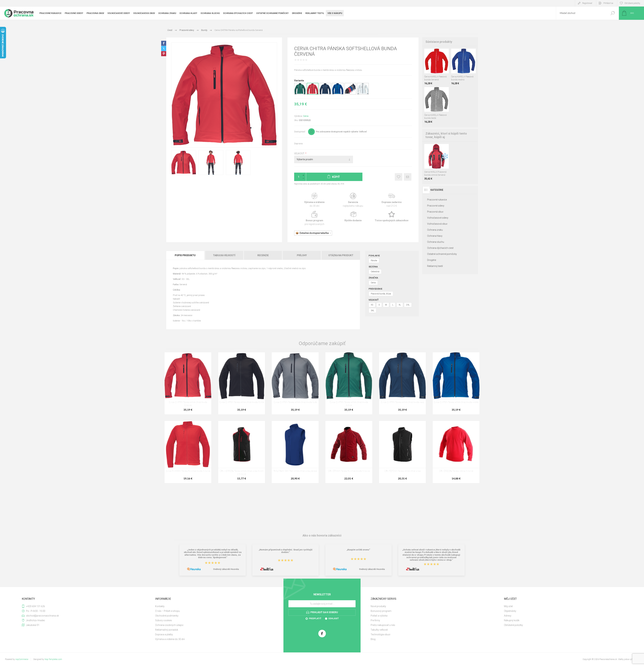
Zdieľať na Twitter (163, 48)
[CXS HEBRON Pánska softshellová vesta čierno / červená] (241, 452)
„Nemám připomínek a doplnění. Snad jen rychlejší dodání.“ (285, 550)
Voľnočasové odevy (437, 217)
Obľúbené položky (513, 625)
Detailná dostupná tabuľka (314, 233)
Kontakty (160, 606)
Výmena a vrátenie (314, 200)
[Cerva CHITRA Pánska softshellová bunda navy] (402, 383)
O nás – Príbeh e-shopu (167, 611)
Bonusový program (381, 611)
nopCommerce (21, 659)
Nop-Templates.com (53, 659)
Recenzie (263, 255)
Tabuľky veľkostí (379, 629)
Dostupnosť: (300, 131)
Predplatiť (315, 618)
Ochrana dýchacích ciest (440, 248)
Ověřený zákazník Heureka (226, 569)
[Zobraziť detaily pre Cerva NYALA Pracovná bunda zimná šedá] (439, 148)
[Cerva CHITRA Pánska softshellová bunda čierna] (241, 383)
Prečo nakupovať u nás (383, 625)
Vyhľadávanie (612, 13)
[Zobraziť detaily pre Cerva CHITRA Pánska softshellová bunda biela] (363, 94)
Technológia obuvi (380, 634)
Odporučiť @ (407, 177)
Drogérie (431, 260)
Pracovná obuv (435, 211)
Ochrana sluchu (435, 242)
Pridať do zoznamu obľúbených (438, 65)
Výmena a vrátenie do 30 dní (170, 639)
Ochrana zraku (435, 229)
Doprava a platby (164, 634)
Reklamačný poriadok (166, 629)
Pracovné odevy (435, 205)
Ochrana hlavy (434, 236)
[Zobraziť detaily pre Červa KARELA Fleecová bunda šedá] (433, 53)
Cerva (305, 116)
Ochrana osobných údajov (169, 625)
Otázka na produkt (340, 255)
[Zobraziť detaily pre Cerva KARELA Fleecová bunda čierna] (427, 53)
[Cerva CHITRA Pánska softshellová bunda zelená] (348, 383)
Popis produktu (185, 255)
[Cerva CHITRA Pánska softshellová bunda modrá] (456, 383)
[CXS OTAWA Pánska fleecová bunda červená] (348, 452)
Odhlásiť (333, 618)
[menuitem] (218, 606)
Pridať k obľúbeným (398, 177)
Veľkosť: (299, 153)
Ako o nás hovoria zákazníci (322, 535)
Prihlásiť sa (608, 3)
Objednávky (510, 611)
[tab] (185, 255)
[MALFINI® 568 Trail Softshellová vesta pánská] (295, 452)
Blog (373, 639)
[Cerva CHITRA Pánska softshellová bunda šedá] (295, 383)
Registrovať (587, 3)
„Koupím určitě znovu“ (358, 549)
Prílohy (302, 255)
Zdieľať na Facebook (163, 43)
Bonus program (314, 218)
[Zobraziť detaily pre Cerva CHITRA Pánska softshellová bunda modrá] (338, 94)
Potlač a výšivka (379, 615)
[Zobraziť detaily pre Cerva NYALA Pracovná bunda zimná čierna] (433, 148)
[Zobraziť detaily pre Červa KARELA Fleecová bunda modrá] (439, 91)
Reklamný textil (435, 266)
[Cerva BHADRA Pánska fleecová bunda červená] (188, 452)
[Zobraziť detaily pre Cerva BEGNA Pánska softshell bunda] (350, 94)
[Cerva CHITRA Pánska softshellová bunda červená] (188, 383)
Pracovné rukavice (437, 199)
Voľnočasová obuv (437, 223)
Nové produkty (378, 606)
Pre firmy (375, 620)
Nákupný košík (511, 620)
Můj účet (508, 606)
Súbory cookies (163, 620)
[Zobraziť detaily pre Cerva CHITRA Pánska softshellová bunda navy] (325, 94)
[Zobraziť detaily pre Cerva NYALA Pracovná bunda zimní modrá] (427, 148)
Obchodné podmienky (166, 615)
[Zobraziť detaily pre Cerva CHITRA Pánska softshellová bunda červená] (312, 94)
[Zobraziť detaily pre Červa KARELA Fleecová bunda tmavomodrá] (439, 53)
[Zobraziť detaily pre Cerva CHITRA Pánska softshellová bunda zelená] (300, 94)
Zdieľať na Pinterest (163, 53)
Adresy (507, 615)
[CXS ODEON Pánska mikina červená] (456, 452)
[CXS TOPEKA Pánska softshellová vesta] (402, 452)
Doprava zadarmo (391, 200)
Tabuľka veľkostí (224, 255)
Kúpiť (433, 65)
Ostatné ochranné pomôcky (442, 254)
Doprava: (298, 143)
